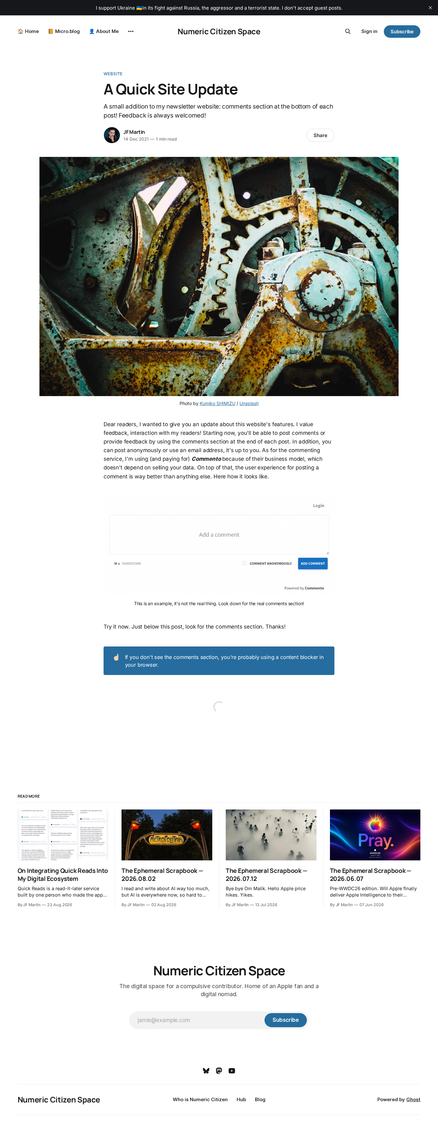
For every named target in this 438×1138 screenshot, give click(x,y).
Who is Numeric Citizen (200, 1099)
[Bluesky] (206, 1071)
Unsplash (249, 403)
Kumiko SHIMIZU (217, 403)
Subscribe (402, 31)
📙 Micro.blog (64, 31)
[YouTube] (232, 1071)
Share (320, 135)
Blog (260, 1099)
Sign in (369, 31)
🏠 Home (28, 31)
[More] (131, 31)
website (113, 73)
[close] (430, 8)
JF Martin (134, 131)
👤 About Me (104, 31)
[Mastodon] (219, 1071)
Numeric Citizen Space (219, 31)
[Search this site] (348, 31)
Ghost (413, 1099)
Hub (241, 1099)
